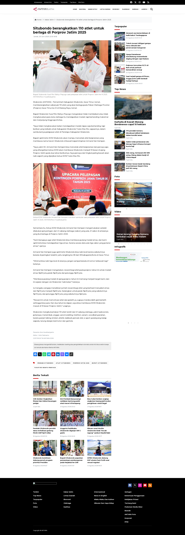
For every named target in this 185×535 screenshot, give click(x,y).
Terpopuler (64, 2)
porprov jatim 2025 (81, 363)
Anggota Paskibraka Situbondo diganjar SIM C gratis (70, 430)
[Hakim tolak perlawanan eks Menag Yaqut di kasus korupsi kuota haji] (119, 145)
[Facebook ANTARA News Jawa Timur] (131, 2)
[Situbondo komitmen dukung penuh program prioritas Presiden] (45, 448)
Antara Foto (48, 2)
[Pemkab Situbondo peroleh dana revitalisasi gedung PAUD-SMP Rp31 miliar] (45, 418)
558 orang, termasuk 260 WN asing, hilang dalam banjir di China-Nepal (138, 155)
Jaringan (128, 492)
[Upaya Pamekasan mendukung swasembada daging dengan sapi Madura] (119, 57)
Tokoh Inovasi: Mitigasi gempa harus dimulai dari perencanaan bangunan (138, 45)
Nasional (82, 9)
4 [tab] (136, 209)
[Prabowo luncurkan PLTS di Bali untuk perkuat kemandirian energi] (119, 68)
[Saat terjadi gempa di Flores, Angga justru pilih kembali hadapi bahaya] (119, 79)
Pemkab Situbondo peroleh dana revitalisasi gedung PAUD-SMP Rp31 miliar (44, 430)
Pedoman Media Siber (133, 507)
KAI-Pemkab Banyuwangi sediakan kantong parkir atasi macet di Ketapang (70, 401)
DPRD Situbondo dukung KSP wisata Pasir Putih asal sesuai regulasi (98, 460)
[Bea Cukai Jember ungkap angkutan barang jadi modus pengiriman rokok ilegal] (99, 389)
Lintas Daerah (105, 9)
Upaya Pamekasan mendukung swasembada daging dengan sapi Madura (137, 56)
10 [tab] (148, 244)
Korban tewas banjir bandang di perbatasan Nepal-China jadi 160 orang (138, 166)
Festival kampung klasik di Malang (131, 200)
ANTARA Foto (130, 514)
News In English (100, 496)
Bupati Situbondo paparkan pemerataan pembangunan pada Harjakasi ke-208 (71, 460)
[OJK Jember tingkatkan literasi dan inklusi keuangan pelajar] (45, 389)
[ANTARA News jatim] (43, 9)
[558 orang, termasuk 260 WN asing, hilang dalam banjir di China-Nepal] (119, 156)
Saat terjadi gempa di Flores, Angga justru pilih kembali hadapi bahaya (137, 78)
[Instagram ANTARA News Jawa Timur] (140, 2)
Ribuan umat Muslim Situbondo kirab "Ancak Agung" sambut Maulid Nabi (98, 430)
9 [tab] (144, 244)
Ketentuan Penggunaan (134, 496)
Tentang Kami (130, 503)
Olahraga (125, 9)
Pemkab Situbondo (45, 363)
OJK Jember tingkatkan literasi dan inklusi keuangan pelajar (44, 401)
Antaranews (38, 2)
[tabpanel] (133, 194)
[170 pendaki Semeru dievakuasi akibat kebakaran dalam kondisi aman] (119, 134)
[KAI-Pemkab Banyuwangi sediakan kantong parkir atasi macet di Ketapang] (72, 389)
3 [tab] (133, 209)
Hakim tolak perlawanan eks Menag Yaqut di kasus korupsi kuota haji (138, 144)
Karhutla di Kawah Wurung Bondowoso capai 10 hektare (130, 123)
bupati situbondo (99, 363)
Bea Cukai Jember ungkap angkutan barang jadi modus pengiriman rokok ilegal (99, 401)
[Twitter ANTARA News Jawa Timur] (135, 2)
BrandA (128, 511)
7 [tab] (138, 244)
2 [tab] (130, 209)
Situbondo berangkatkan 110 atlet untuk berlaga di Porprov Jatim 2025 (83, 20)
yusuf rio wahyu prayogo (45, 367)
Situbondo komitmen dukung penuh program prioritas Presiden (42, 460)
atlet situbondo (63, 363)
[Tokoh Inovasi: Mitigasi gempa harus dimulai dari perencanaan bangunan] (119, 46)
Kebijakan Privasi (131, 499)
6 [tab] (135, 244)
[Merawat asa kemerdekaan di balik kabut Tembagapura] (119, 36)
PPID (126, 522)
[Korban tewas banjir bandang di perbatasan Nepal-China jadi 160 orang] (119, 167)
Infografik (120, 246)
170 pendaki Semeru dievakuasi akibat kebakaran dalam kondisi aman (137, 133)
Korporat (128, 518)
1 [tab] (127, 209)
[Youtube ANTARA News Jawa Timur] (144, 2)
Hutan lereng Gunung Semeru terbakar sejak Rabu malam (132, 235)
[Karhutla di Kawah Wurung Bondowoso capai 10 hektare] (133, 107)
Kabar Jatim (92, 9)
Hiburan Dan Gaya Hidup (104, 503)
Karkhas (135, 9)
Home (75, 9)
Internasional (99, 492)
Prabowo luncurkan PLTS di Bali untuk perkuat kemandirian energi (137, 67)
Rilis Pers (81, 2)
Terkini (56, 2)
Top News (73, 2)
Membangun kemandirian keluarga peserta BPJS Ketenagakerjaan (130, 313)
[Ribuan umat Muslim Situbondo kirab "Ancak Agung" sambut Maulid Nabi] (99, 418)
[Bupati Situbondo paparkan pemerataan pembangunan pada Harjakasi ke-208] (72, 448)
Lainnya (144, 9)
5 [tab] (140, 209)
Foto (117, 176)
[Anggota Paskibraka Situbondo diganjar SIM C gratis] (72, 418)
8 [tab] (141, 244)
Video (117, 211)
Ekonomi (116, 9)
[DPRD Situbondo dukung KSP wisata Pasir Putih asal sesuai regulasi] (99, 448)
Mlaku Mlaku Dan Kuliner (104, 499)
